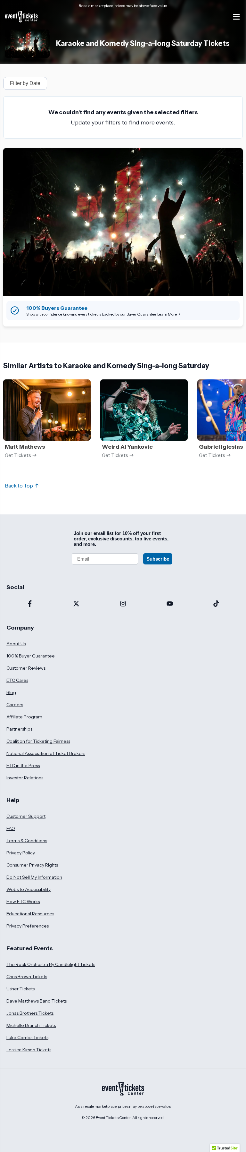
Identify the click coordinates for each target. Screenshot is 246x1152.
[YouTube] (169, 604)
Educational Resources (30, 914)
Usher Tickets (20, 989)
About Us (16, 644)
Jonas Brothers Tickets (29, 1013)
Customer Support (25, 816)
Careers (14, 704)
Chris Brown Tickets (26, 976)
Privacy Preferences (27, 926)
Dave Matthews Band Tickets (36, 1001)
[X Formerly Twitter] (76, 604)
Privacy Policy (20, 853)
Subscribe (157, 559)
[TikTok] (216, 604)
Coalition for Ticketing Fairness (38, 741)
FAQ (10, 828)
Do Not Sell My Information (34, 877)
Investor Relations (24, 778)
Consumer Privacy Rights (32, 865)
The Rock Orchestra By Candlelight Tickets (50, 964)
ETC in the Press (23, 765)
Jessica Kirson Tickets (28, 1050)
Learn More (167, 314)
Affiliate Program (24, 717)
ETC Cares (17, 680)
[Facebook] (29, 604)
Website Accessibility (28, 889)
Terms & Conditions (26, 840)
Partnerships (19, 729)
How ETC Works (23, 901)
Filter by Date (25, 83)
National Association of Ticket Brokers (45, 753)
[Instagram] (123, 604)
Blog (11, 692)
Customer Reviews (25, 668)
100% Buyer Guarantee (30, 656)
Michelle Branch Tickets (31, 1025)
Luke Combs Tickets (27, 1037)
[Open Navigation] (236, 16)
